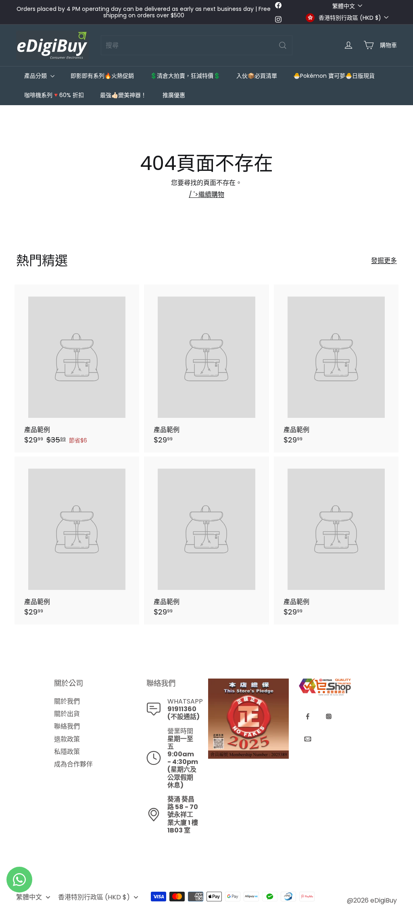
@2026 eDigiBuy (372, 900)
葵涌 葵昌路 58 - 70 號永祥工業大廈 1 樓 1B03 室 (182, 815)
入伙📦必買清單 (256, 76)
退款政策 (67, 739)
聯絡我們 (67, 726)
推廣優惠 (174, 95)
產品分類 (36, 76)
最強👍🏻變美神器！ (123, 95)
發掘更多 (384, 260)
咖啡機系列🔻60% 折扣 (54, 95)
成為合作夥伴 (73, 764)
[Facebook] (308, 716)
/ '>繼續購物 (206, 194)
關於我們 (67, 701)
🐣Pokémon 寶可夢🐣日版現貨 (334, 76)
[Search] (282, 45)
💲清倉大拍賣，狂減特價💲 (185, 76)
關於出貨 (67, 714)
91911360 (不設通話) (183, 712)
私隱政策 (67, 752)
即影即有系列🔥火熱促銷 (102, 76)
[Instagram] (329, 716)
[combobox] (196, 45)
